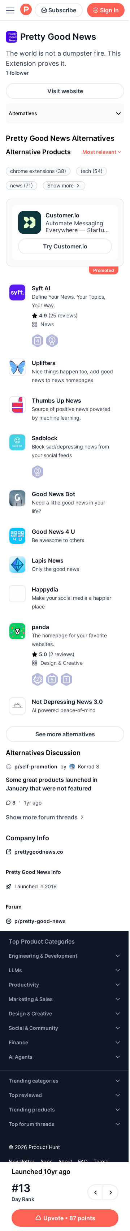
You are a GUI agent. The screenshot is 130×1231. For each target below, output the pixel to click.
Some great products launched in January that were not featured (52, 784)
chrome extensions (38, 171)
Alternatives (23, 113)
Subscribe (62, 10)
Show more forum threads (42, 817)
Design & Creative (61, 663)
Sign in (109, 10)
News (47, 324)
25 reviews (63, 315)
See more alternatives (65, 734)
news (21, 185)
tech (92, 171)
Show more (60, 185)
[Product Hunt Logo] (26, 10)
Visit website (65, 91)
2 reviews (61, 654)
